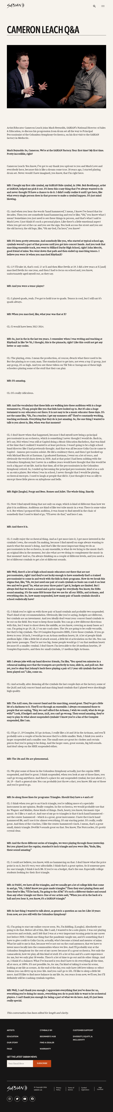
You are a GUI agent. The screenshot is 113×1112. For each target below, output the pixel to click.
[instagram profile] (9, 1099)
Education (12, 1037)
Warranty (45, 1049)
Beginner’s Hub (48, 1037)
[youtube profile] (25, 1099)
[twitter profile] (17, 1099)
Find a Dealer (47, 1043)
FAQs (9, 1049)
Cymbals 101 (46, 1030)
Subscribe (42, 1063)
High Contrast (100, 1088)
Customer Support (83, 1030)
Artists (10, 1030)
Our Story (12, 1043)
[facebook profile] (32, 1099)
